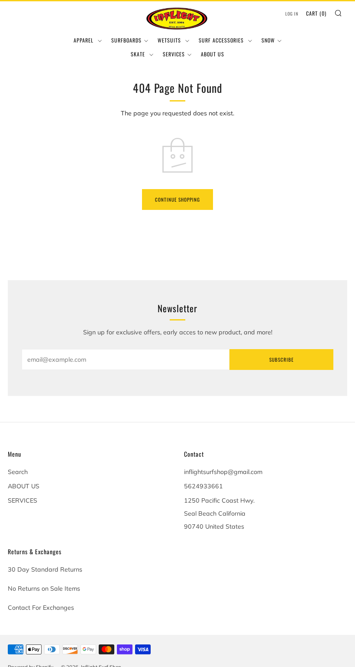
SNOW (268, 40)
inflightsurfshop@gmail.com (223, 472)
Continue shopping (177, 199)
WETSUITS (170, 40)
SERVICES (174, 54)
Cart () (316, 13)
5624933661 (203, 486)
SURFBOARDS (126, 40)
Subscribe (281, 359)
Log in (291, 13)
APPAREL (84, 40)
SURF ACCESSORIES (222, 40)
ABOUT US (212, 54)
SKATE (139, 54)
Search (18, 472)
